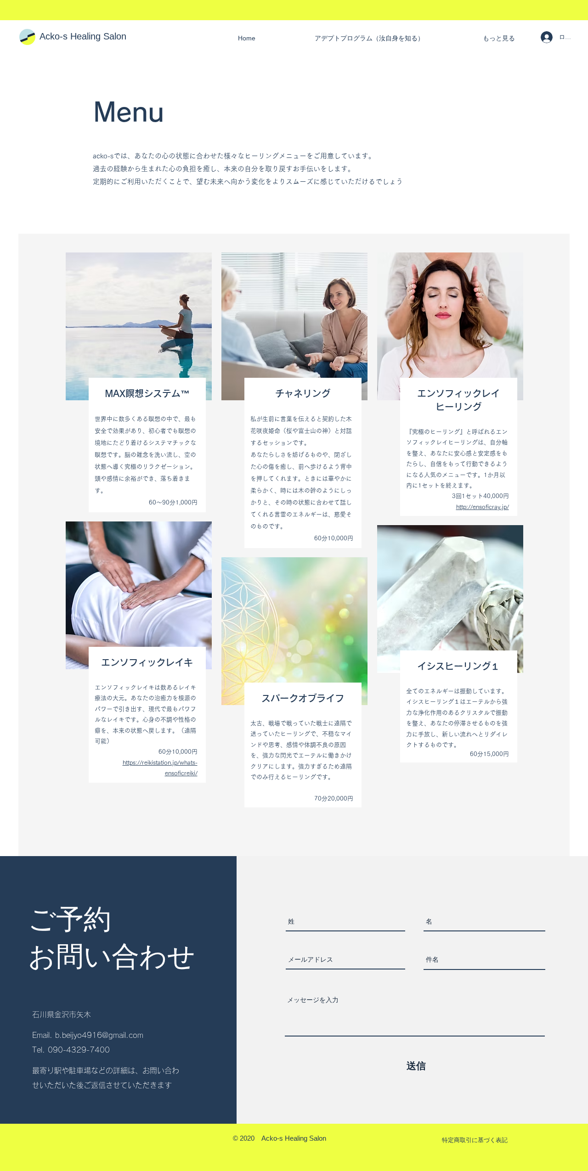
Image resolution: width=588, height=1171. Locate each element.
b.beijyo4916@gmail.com (99, 1035)
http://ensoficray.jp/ (482, 507)
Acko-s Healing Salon (83, 36)
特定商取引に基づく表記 (475, 1140)
